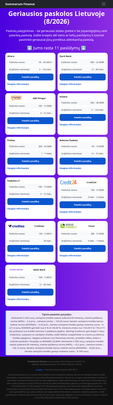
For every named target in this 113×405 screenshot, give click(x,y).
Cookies (39, 369)
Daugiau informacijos (18, 84)
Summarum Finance (20, 4)
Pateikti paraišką (30, 77)
